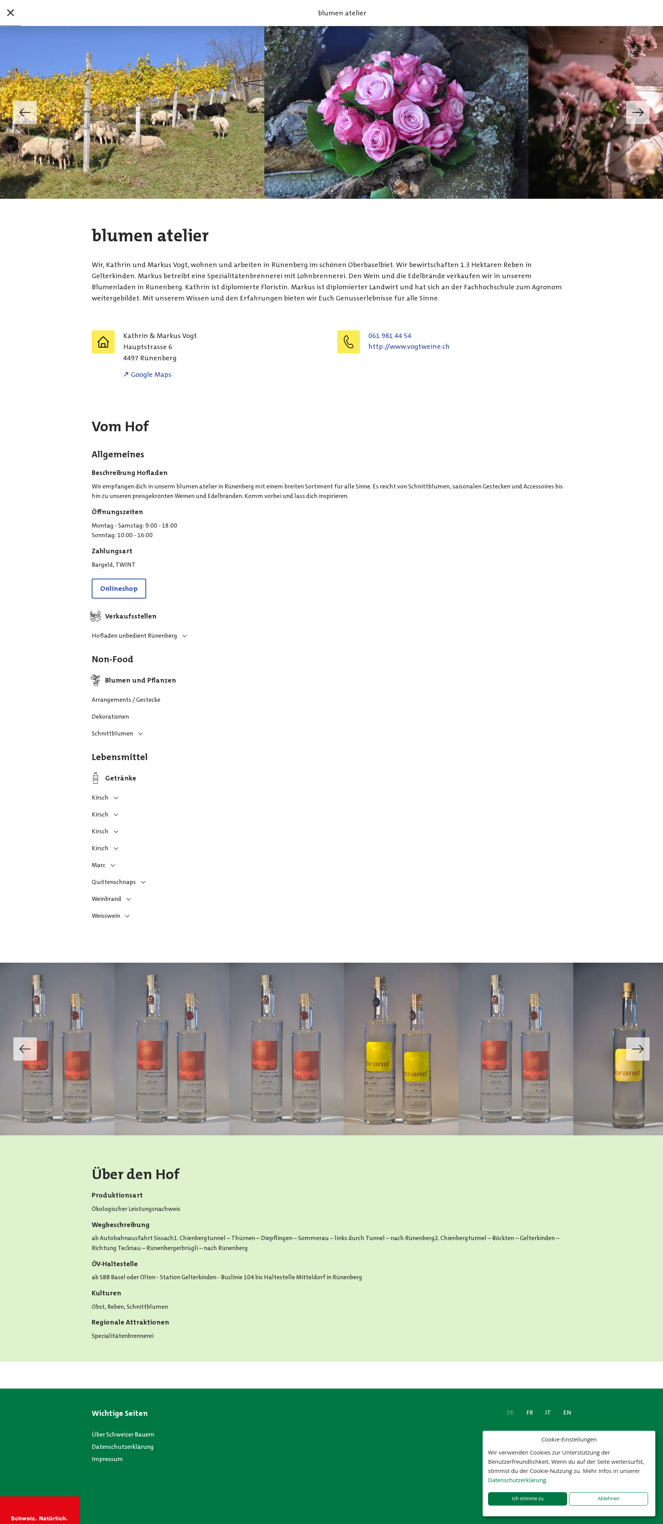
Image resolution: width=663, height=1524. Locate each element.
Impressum (107, 1459)
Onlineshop (119, 588)
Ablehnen (609, 1498)
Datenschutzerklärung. (518, 1480)
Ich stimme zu (528, 1498)
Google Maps (151, 374)
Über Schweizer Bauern (123, 1434)
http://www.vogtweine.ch (409, 346)
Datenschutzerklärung (123, 1447)
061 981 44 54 (389, 335)
